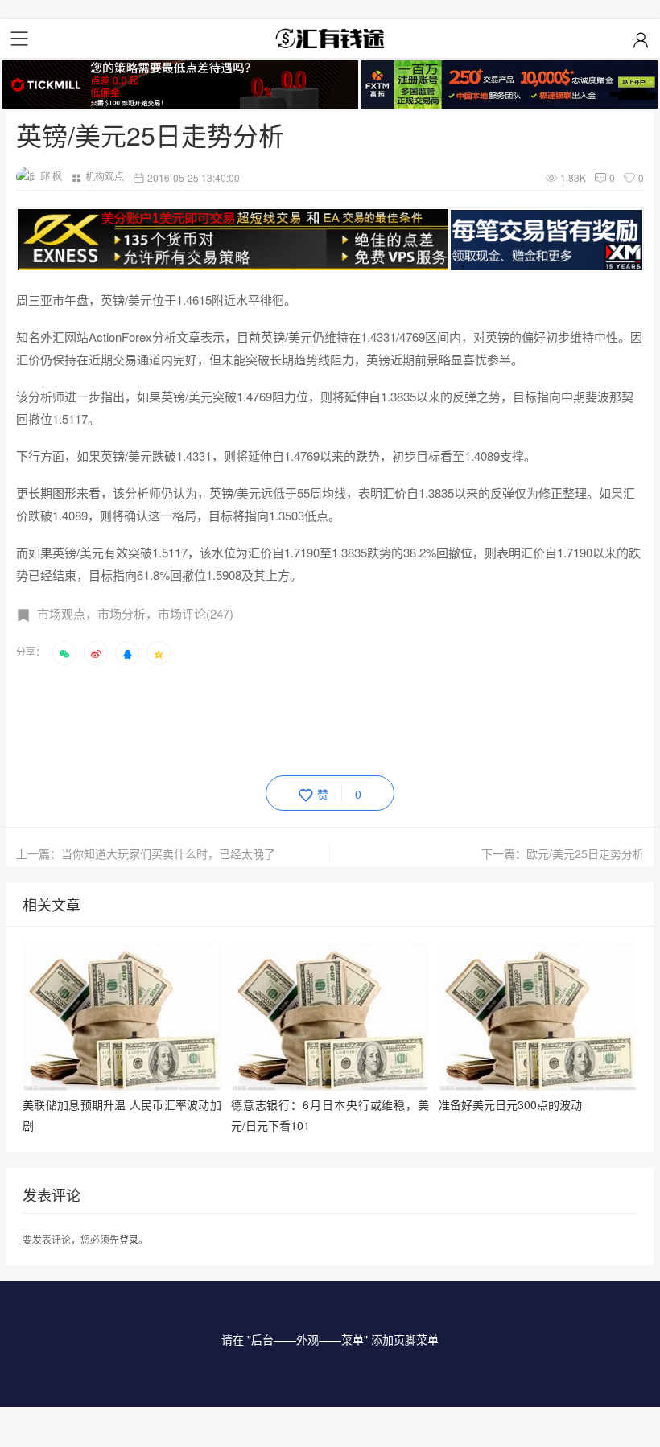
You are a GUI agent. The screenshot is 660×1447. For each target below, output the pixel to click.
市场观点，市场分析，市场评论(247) (135, 613)
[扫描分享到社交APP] (64, 653)
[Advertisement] (309, 717)
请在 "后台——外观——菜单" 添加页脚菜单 (330, 1339)
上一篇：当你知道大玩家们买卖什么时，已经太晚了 (145, 853)
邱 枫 (51, 176)
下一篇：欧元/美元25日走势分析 (562, 853)
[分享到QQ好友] (127, 653)
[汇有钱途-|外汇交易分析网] (330, 38)
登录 (128, 1239)
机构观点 (104, 176)
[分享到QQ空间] (158, 653)
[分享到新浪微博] (96, 653)
